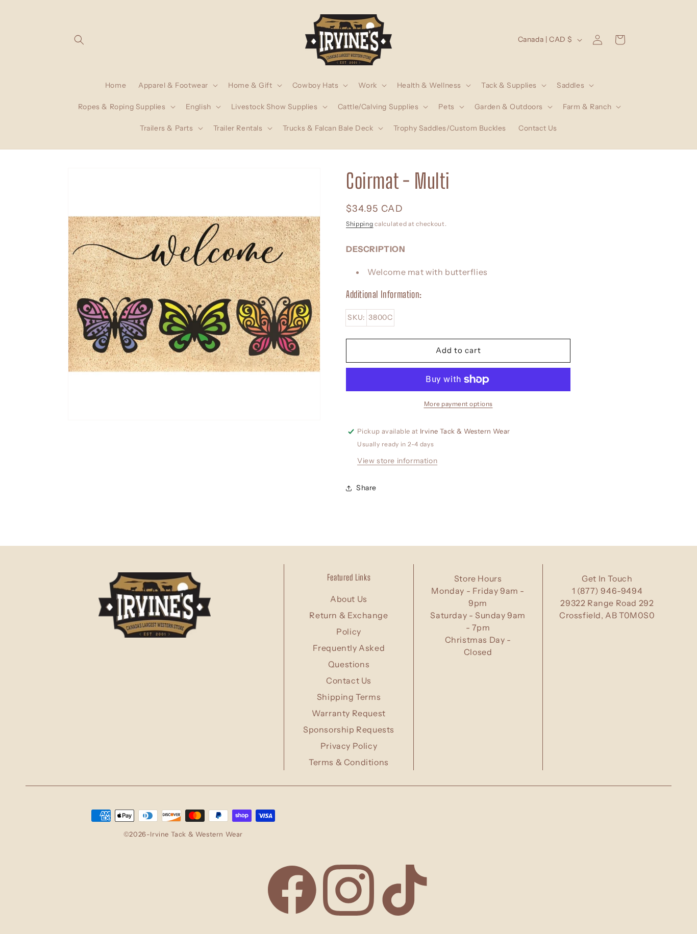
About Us (348, 599)
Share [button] (366, 487)
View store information (397, 460)
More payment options (458, 404)
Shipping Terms (349, 697)
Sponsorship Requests (348, 729)
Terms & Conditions (349, 762)
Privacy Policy (348, 746)
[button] (79, 40)
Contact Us (348, 680)
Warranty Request (349, 713)
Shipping (360, 224)
